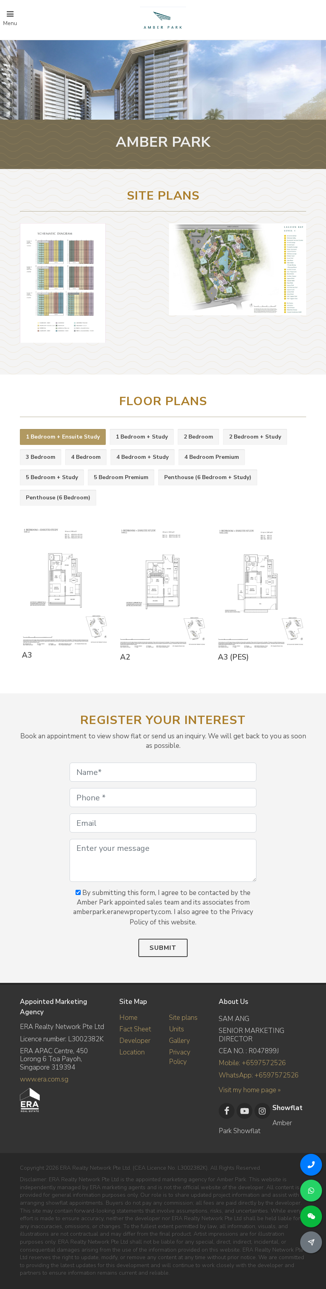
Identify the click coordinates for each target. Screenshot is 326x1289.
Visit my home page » (250, 1090)
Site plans (183, 1017)
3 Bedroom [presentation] (40, 457)
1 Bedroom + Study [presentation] (142, 437)
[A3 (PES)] (260, 588)
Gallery (179, 1040)
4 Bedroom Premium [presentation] (211, 457)
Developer (134, 1040)
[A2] (161, 589)
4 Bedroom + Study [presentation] (142, 457)
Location (132, 1052)
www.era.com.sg (44, 1079)
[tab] (63, 437)
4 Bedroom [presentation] (86, 457)
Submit (163, 947)
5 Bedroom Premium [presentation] (121, 477)
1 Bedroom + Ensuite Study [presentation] (63, 437)
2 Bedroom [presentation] (198, 437)
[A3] (63, 588)
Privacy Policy (179, 1057)
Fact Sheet (135, 1029)
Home (128, 1017)
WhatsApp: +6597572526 (259, 1075)
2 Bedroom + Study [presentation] (255, 437)
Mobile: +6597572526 (252, 1063)
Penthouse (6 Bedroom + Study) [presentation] (207, 477)
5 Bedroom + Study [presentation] (52, 477)
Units (176, 1029)
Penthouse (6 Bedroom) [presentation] (58, 497)
